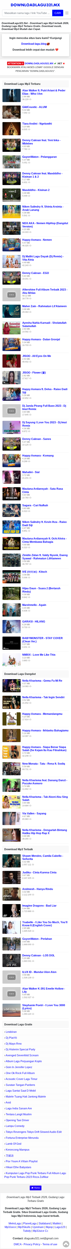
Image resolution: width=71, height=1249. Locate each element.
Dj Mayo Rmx (14, 1043)
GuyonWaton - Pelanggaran (39, 156)
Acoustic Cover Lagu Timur (21, 1079)
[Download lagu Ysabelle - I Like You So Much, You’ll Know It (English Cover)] (11, 927)
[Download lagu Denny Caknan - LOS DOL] (11, 960)
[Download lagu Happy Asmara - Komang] (11, 460)
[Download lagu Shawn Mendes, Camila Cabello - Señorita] (11, 860)
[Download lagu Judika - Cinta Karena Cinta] (11, 877)
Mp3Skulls (24, 1227)
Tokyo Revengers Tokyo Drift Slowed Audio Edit (34, 1132)
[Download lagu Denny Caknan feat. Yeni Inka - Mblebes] (11, 145)
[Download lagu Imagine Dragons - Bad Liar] (11, 910)
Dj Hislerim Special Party (20, 1049)
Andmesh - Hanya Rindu (37, 889)
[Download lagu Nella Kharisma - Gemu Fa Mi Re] (11, 685)
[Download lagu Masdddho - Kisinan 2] (11, 195)
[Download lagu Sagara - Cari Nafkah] (11, 510)
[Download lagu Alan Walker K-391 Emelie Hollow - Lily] (11, 993)
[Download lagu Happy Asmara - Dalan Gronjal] (11, 344)
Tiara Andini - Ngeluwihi (37, 123)
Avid (8, 1102)
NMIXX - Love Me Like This (38, 654)
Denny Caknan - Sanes (36, 439)
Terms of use (49, 1244)
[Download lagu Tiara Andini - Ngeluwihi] (11, 128)
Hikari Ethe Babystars (18, 1167)
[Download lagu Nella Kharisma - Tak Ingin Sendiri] (11, 702)
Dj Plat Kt (11, 1037)
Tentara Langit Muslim (19, 1114)
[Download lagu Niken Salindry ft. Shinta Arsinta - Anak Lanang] (11, 211)
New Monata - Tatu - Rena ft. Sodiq (43, 763)
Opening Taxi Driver (17, 1120)
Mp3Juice (10, 1227)
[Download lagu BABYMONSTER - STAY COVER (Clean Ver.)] (11, 643)
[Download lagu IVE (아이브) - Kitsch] (11, 576)
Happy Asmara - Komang (38, 455)
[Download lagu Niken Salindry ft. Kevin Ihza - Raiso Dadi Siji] (11, 527)
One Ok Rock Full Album (20, 1073)
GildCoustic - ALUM (34, 107)
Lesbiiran (11, 1031)
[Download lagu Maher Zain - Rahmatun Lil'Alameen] (11, 311)
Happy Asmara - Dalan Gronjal (41, 339)
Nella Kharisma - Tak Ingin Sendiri (43, 697)
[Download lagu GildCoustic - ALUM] (11, 112)
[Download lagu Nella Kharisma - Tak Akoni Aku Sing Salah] (11, 801)
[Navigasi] (66, 13)
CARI (57, 13)
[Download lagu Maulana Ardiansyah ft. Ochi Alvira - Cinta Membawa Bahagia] (11, 543)
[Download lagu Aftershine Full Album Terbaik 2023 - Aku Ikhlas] (11, 294)
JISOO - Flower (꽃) (34, 372)
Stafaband (45, 1223)
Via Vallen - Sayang (34, 813)
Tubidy (27, 1230)
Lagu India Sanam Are (19, 1108)
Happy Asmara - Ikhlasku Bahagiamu (45, 730)
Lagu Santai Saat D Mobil (21, 1090)
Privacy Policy (32, 1244)
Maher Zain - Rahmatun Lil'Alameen (44, 306)
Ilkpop (49, 1227)
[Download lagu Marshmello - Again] (11, 610)
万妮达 (10, 1155)
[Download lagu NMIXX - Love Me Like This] (11, 659)
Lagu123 (60, 1227)
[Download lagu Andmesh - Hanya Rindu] (11, 894)
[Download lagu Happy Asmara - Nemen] (11, 245)
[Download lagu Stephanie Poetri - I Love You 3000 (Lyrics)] (11, 1010)
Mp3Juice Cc (40, 1230)
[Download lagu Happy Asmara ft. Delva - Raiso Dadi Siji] (11, 394)
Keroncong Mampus (17, 1149)
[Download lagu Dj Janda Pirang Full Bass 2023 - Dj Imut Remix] (11, 410)
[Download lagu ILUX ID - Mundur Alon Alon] (11, 977)
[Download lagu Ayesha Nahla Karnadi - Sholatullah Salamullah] (11, 328)
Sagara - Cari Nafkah (35, 505)
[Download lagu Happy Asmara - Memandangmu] (11, 718)
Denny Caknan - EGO (35, 273)
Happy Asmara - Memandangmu (42, 713)
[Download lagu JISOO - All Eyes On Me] (11, 361)
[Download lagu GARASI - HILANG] (11, 626)
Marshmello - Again (34, 605)
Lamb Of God (13, 1143)
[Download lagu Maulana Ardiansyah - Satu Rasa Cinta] (11, 493)
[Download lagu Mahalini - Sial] (11, 477)
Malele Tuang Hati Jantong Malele (26, 1096)
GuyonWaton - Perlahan (37, 938)
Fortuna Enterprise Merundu (22, 1137)
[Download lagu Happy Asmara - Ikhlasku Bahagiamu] (11, 735)
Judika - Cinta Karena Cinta (39, 872)
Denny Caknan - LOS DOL (38, 955)
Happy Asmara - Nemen (37, 239)
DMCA (17, 1244)
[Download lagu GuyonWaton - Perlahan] (11, 943)
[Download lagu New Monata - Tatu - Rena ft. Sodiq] (11, 768)
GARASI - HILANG (33, 621)
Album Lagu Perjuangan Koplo (24, 1061)
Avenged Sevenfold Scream (22, 1055)
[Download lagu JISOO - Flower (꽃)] (11, 377)
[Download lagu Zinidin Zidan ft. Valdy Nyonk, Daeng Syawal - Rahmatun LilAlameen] (11, 560)
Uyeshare (38, 1227)
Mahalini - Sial (30, 472)
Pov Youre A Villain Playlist (21, 1161)
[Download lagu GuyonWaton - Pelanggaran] (11, 162)
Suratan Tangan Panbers (20, 1085)
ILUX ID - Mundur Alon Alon (39, 972)
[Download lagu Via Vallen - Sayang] (11, 818)
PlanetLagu (30, 1223)
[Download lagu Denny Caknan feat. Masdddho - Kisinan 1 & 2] (11, 178)
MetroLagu (15, 1223)
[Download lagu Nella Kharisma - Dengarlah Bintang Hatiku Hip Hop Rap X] (11, 835)
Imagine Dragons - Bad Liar (39, 905)
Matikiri (57, 1223)
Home (37, 1188)
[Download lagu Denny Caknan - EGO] (11, 278)
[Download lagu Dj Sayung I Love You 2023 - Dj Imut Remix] (11, 427)
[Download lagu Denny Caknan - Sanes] (11, 444)
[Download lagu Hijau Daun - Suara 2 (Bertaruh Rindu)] (11, 593)
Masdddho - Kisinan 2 (36, 190)
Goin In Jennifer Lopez (19, 1067)
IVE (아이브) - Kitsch (34, 571)
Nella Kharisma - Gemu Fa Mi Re (42, 680)
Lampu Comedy (15, 1126)
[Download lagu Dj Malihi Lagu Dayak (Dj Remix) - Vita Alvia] (11, 261)
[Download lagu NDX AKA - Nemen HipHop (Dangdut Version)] (11, 228)
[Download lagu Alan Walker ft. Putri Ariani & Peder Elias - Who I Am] (11, 95)
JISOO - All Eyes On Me (36, 356)
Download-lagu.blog (34, 43)
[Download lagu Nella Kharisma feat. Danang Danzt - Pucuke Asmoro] (11, 785)
